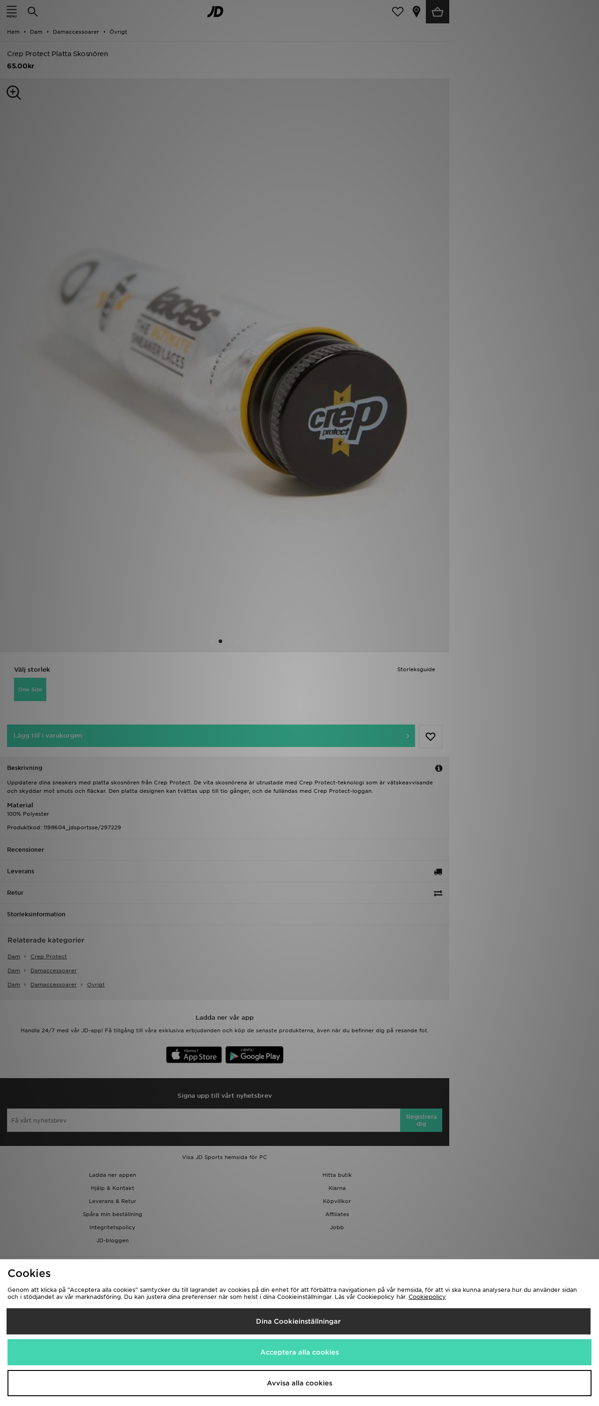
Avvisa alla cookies (299, 1383)
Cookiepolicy (427, 1296)
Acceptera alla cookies (299, 1352)
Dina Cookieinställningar (298, 1321)
